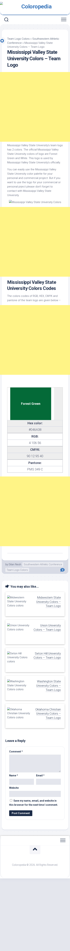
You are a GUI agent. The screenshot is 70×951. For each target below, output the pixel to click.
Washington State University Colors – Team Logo (48, 686)
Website (14, 787)
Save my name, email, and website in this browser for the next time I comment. (33, 802)
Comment (16, 751)
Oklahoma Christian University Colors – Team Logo (48, 714)
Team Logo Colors (18, 38)
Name (13, 775)
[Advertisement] (35, 107)
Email (40, 775)
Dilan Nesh (15, 564)
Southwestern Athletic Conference (43, 564)
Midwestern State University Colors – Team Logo (48, 602)
